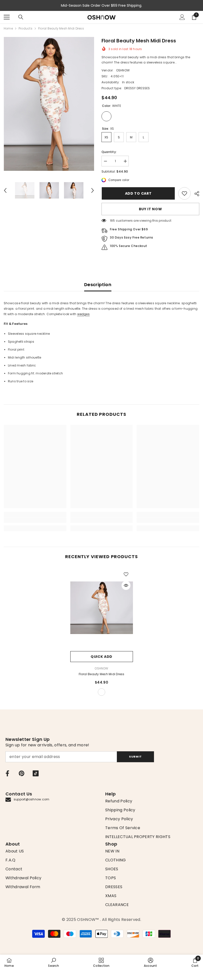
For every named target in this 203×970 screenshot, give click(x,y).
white (101, 692)
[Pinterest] (21, 773)
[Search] (21, 17)
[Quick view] (126, 585)
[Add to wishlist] (126, 574)
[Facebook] (7, 773)
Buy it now (150, 209)
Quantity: (109, 152)
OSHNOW (123, 70)
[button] (5, 190)
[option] (49, 104)
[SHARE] (195, 194)
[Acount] (182, 17)
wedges (83, 314)
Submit (135, 756)
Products (25, 28)
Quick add (101, 656)
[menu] (7, 17)
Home (8, 28)
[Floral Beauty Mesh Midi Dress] (101, 608)
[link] (184, 193)
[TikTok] (35, 773)
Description (97, 284)
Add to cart (138, 193)
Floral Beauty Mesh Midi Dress (102, 674)
